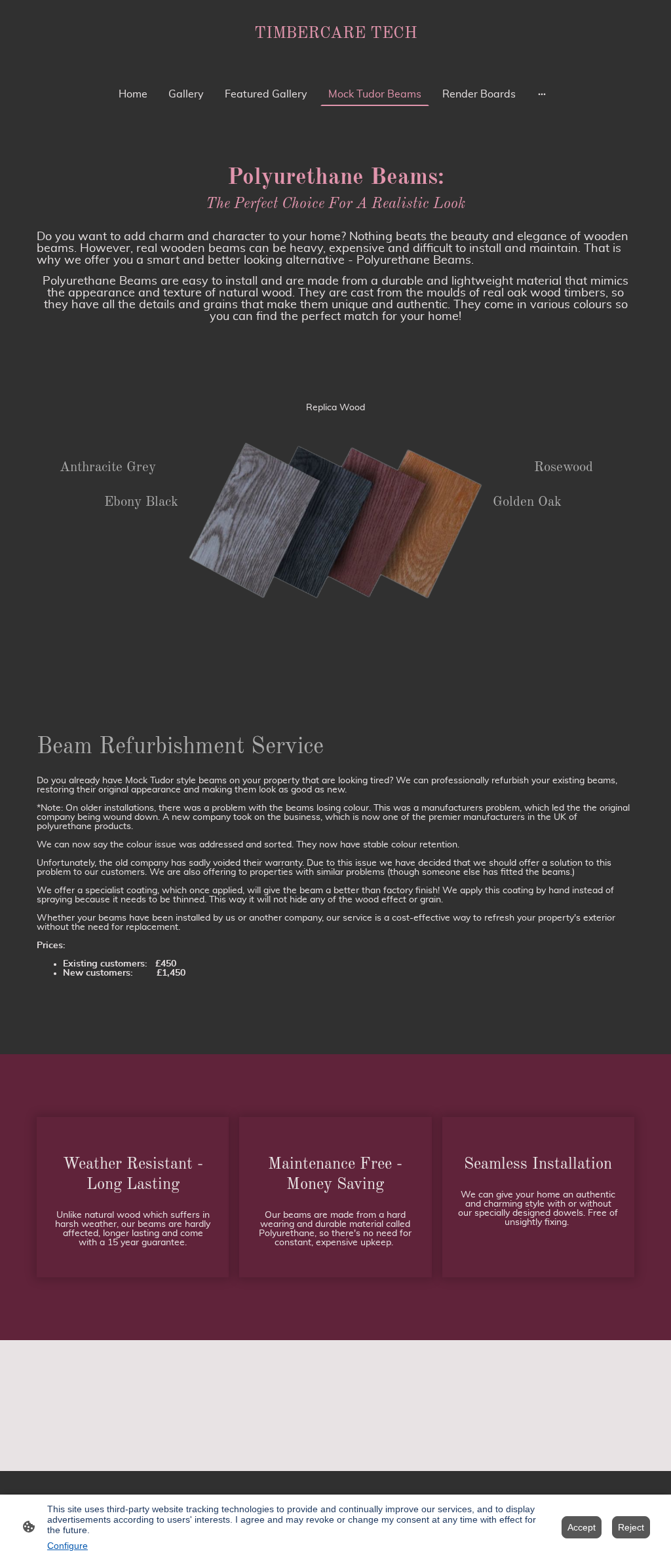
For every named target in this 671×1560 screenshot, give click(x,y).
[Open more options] (542, 94)
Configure (67, 1545)
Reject (631, 1527)
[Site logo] (336, 54)
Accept (581, 1527)
